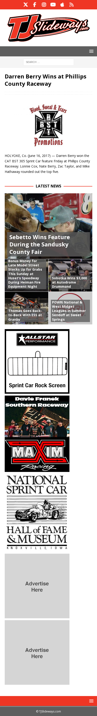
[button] (90, 51)
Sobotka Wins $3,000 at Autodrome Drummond (69, 282)
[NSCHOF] (37, 549)
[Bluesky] (71, 4)
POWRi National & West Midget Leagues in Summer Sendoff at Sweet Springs (69, 311)
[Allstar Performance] (37, 391)
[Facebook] (35, 4)
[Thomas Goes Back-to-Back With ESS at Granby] (26, 308)
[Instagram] (44, 4)
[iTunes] (62, 4)
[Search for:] (48, 61)
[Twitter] (25, 4)
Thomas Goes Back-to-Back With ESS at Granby (25, 314)
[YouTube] (53, 4)
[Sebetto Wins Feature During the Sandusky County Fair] (48, 226)
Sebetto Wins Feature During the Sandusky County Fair (39, 244)
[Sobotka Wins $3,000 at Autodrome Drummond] (70, 275)
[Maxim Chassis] (37, 469)
